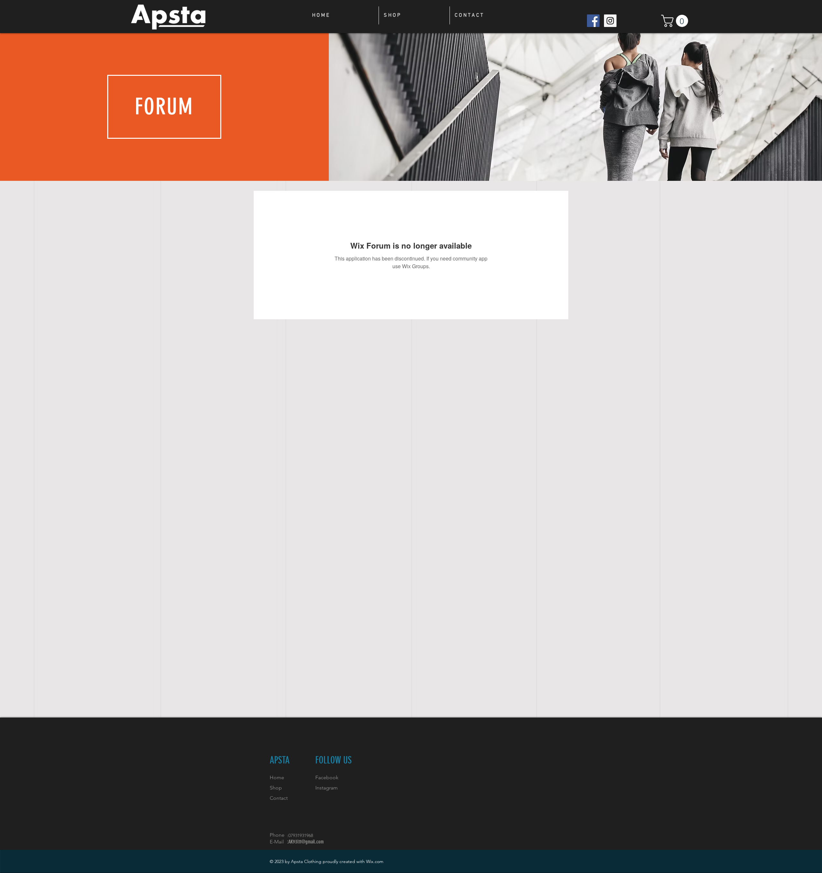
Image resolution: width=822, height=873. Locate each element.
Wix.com (374, 861)
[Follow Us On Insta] (610, 20)
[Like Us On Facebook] (593, 20)
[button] (676, 21)
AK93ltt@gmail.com (306, 842)
